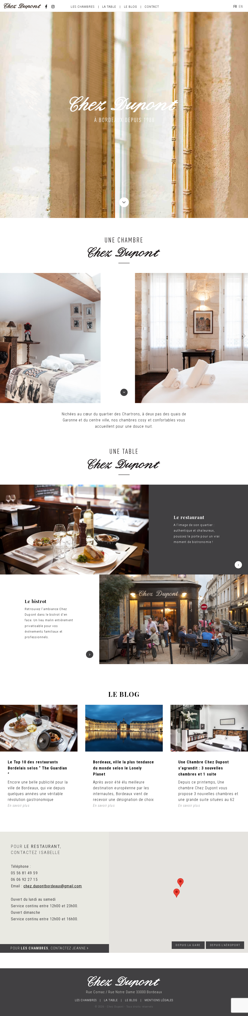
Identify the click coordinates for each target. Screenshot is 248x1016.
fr (235, 6)
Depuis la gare (188, 945)
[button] (244, 336)
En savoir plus (19, 805)
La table (109, 6)
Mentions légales (159, 1000)
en (241, 6)
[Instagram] (53, 6)
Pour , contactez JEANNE (48, 948)
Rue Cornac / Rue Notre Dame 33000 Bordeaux (124, 992)
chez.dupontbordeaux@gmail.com (52, 886)
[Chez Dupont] (22, 5)
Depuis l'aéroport (225, 945)
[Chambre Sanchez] (124, 338)
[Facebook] (46, 6)
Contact (152, 6)
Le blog (130, 6)
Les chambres (82, 6)
